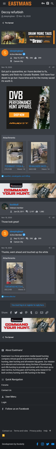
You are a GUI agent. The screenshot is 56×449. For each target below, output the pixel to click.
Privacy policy (36, 431)
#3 (53, 248)
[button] (4, 3)
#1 (53, 67)
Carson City (18, 61)
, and (17, 176)
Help (46, 431)
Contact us (7, 431)
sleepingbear (9, 16)
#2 (53, 217)
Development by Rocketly (13, 444)
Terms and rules (21, 431)
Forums (4, 385)
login (3, 402)
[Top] (50, 431)
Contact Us (6, 390)
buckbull (14, 204)
